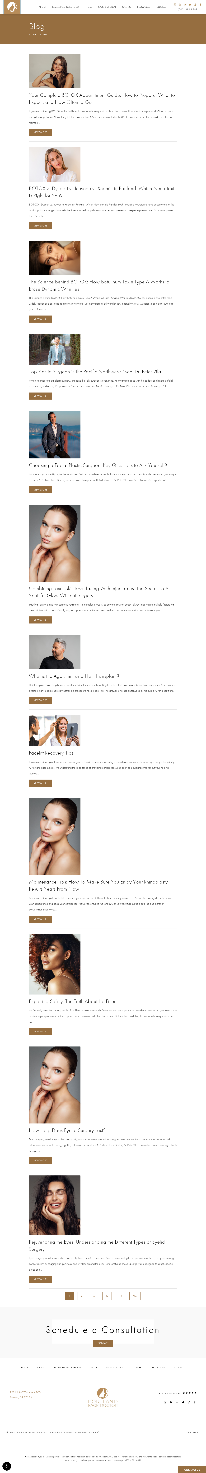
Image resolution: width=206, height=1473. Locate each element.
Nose (88, 7)
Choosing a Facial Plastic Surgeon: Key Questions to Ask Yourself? (98, 465)
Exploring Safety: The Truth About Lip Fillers (73, 1001)
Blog (43, 34)
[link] (19, 1404)
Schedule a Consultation (103, 1329)
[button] (6, 1466)
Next (135, 1295)
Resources (143, 7)
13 (107, 1295)
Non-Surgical (107, 7)
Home (33, 34)
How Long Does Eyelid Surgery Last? (67, 1130)
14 (120, 1295)
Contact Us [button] (192, 1470)
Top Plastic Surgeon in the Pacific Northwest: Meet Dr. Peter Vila (95, 371)
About (42, 7)
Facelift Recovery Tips (51, 753)
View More (40, 132)
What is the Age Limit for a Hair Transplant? (74, 676)
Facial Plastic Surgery (65, 7)
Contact (162, 7)
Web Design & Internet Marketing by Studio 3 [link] (75, 1432)
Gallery (126, 7)
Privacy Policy (193, 1432)
